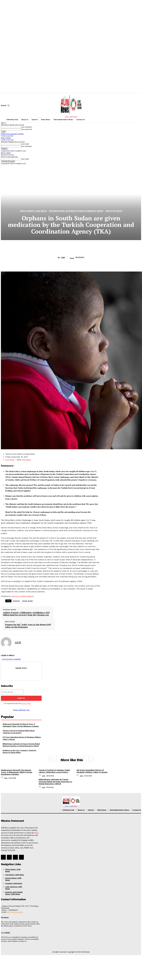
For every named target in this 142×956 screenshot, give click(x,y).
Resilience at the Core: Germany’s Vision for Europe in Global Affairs (19, 751)
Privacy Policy (6, 138)
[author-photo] (2, 778)
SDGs (36, 833)
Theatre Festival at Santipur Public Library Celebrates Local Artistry (19, 731)
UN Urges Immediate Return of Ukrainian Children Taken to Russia (92, 771)
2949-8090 (26, 460)
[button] (5, 105)
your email (25, 144)
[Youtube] (21, 857)
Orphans (16, 601)
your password (26, 129)
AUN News (9, 460)
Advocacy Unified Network (22, 596)
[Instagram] (9, 857)
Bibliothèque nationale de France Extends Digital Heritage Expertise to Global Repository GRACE (21, 745)
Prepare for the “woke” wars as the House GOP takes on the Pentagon (28, 625)
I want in (21, 698)
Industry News (114, 211)
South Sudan (27, 601)
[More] (37, 673)
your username (26, 127)
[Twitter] (13, 673)
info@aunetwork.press (15, 912)
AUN (63, 258)
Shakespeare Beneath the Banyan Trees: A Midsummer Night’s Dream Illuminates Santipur (21, 725)
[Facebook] (5, 673)
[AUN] (6, 642)
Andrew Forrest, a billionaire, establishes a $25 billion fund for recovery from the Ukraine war (26, 613)
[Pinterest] (21, 673)
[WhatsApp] (29, 673)
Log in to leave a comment (11, 659)
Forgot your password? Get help (12, 134)
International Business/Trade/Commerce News (76, 211)
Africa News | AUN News (33, 211)
